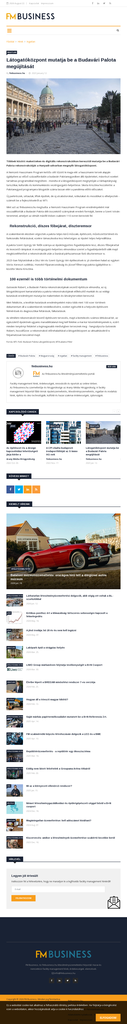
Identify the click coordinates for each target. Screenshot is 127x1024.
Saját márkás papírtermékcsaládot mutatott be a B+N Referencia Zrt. (66, 716)
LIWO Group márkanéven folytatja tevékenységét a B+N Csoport (64, 665)
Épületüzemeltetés (20, 569)
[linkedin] (98, 3)
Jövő (13, 426)
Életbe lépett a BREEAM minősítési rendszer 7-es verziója (60, 682)
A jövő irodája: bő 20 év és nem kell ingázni (51, 630)
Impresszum (47, 3)
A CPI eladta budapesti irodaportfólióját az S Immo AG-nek (62, 451)
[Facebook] (93, 3)
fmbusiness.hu (17, 73)
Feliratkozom (23, 898)
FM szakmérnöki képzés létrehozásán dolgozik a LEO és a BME (63, 734)
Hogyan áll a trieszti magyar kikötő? (47, 699)
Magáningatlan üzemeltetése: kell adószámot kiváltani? (58, 820)
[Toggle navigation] (9, 30)
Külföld (10, 699)
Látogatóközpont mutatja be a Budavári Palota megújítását (102, 451)
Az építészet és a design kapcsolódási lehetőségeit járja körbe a (22, 451)
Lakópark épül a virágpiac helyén (45, 647)
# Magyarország (46, 355)
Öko (8, 786)
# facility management (81, 355)
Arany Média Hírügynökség (20, 459)
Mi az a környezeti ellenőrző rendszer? (49, 786)
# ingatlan (62, 355)
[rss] (110, 3)
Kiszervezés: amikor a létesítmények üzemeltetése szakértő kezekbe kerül (70, 837)
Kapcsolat (34, 3)
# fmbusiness (101, 355)
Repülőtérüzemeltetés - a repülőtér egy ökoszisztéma (58, 751)
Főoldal (10, 41)
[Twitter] (104, 3)
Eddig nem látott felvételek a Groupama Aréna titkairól (58, 768)
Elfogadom (108, 1018)
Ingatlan (31, 41)
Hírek (20, 41)
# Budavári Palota (26, 355)
